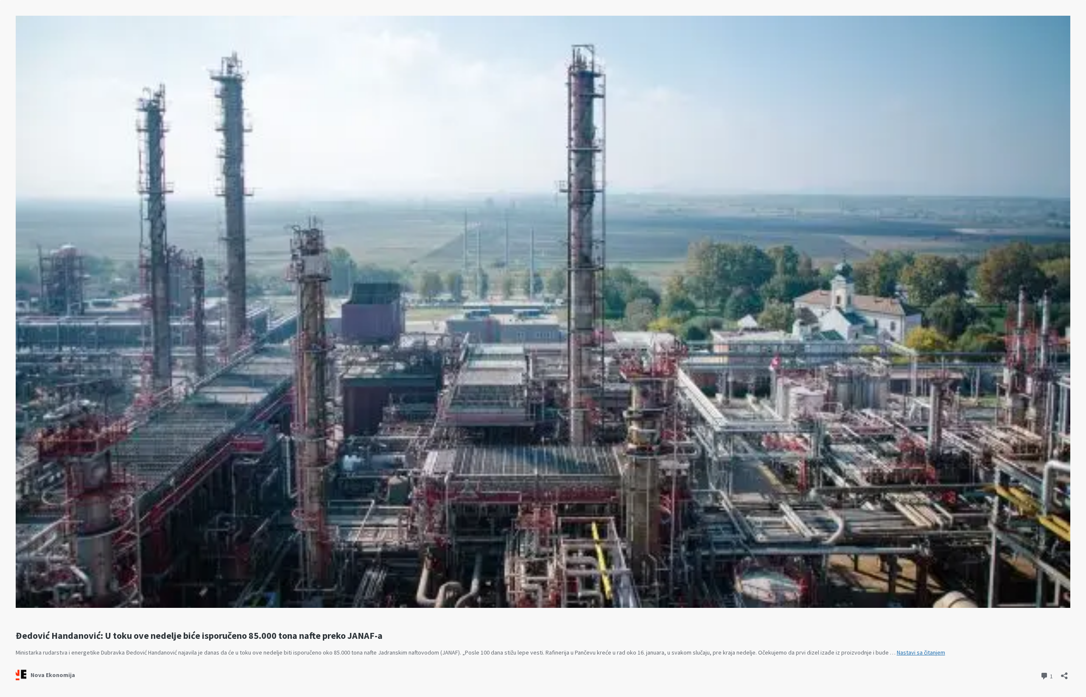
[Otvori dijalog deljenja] (1064, 673)
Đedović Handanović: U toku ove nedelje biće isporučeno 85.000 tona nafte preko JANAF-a (199, 635)
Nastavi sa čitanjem (921, 652)
